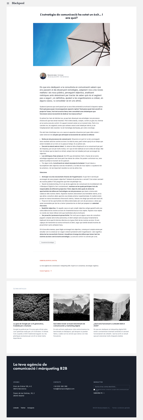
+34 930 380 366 (60, 386)
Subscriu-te (98, 393)
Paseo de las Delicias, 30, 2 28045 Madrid (24, 394)
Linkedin (16, 408)
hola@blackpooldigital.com (63, 389)
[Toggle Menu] (8, 3)
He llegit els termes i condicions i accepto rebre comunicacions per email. (112, 390)
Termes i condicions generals (121, 408)
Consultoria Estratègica (47, 242)
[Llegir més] (31, 319)
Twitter (23, 408)
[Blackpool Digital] (77, 3)
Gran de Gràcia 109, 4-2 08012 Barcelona (22, 387)
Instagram (30, 408)
